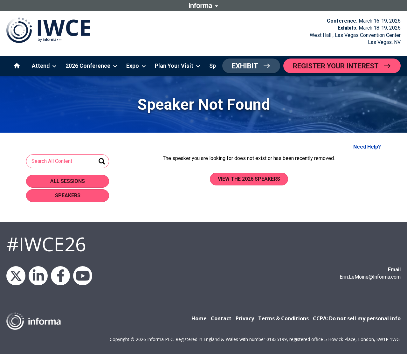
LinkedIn (38, 275)
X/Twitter (15, 275)
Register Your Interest (336, 66)
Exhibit (245, 66)
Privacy (245, 318)
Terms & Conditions (283, 318)
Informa (203, 5)
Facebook (60, 275)
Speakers (67, 195)
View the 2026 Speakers (249, 179)
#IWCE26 (46, 244)
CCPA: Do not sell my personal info (357, 318)
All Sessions (67, 181)
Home (199, 318)
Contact (221, 318)
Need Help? (367, 147)
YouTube (82, 275)
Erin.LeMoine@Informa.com (370, 277)
